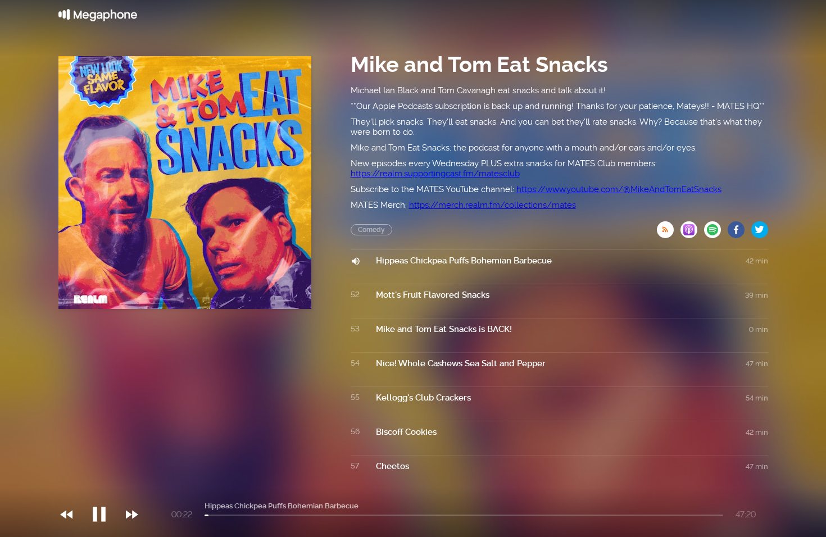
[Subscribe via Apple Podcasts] (692, 226)
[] (105, 491)
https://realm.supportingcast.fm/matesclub (435, 174)
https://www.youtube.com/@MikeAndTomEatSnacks (618, 189)
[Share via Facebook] (739, 226)
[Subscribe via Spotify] (716, 226)
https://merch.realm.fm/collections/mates (492, 205)
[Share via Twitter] (759, 226)
